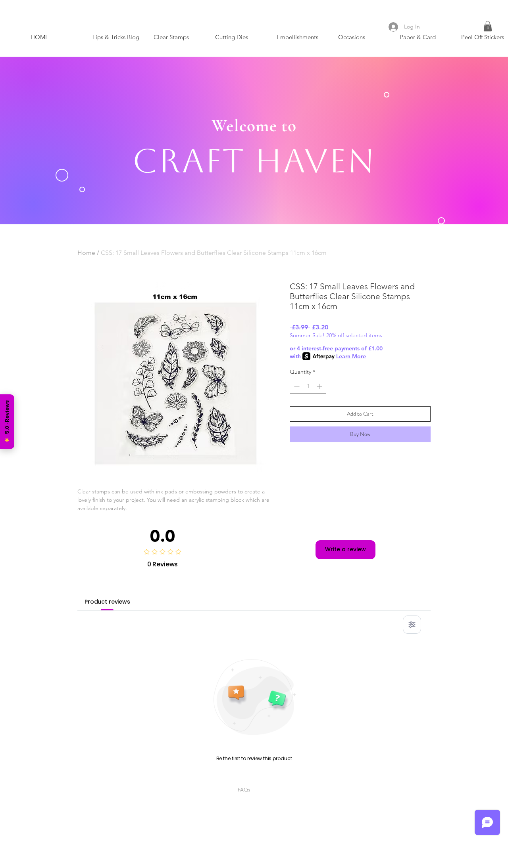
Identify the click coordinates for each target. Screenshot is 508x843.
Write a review (345, 549)
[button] (487, 26)
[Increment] (320, 386)
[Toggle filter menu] (412, 625)
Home (86, 252)
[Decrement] (296, 386)
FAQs (244, 790)
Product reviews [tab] (107, 602)
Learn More (351, 356)
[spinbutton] (308, 386)
